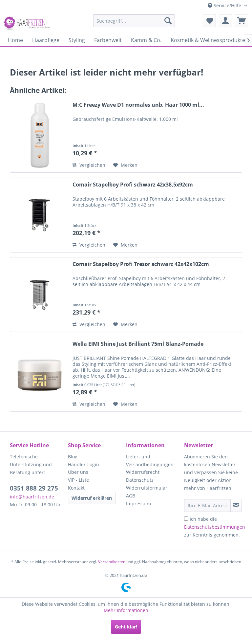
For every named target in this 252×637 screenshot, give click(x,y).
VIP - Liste (78, 480)
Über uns (78, 472)
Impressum (138, 503)
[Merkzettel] (209, 20)
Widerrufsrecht (142, 472)
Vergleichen (91, 165)
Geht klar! (126, 627)
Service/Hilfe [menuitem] (227, 5)
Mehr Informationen (126, 610)
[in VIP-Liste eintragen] (236, 505)
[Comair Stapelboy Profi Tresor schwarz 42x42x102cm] (39, 294)
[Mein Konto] (225, 20)
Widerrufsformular (146, 488)
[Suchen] (168, 20)
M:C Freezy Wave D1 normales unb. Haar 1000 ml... (138, 104)
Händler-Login (83, 464)
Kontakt (76, 488)
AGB (130, 496)
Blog (72, 456)
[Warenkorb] (241, 20)
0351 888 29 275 (34, 488)
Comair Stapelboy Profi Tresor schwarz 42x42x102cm (141, 264)
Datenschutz (140, 480)
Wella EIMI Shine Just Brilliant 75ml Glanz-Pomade (138, 343)
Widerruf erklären (92, 498)
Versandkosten (111, 561)
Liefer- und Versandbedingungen (150, 460)
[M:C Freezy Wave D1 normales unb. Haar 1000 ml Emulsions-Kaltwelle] (39, 135)
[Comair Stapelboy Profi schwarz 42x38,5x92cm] (39, 215)
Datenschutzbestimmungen (214, 527)
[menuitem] (134, 20)
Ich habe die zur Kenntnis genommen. (214, 527)
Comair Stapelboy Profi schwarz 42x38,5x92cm (133, 184)
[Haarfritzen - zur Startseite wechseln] (27, 22)
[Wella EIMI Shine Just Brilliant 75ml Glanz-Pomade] (39, 374)
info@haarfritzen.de (32, 497)
